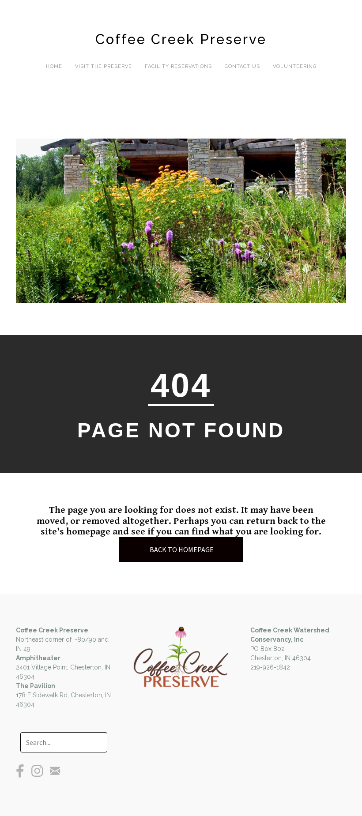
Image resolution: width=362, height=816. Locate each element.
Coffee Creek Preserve (181, 39)
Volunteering (295, 66)
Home (54, 66)
